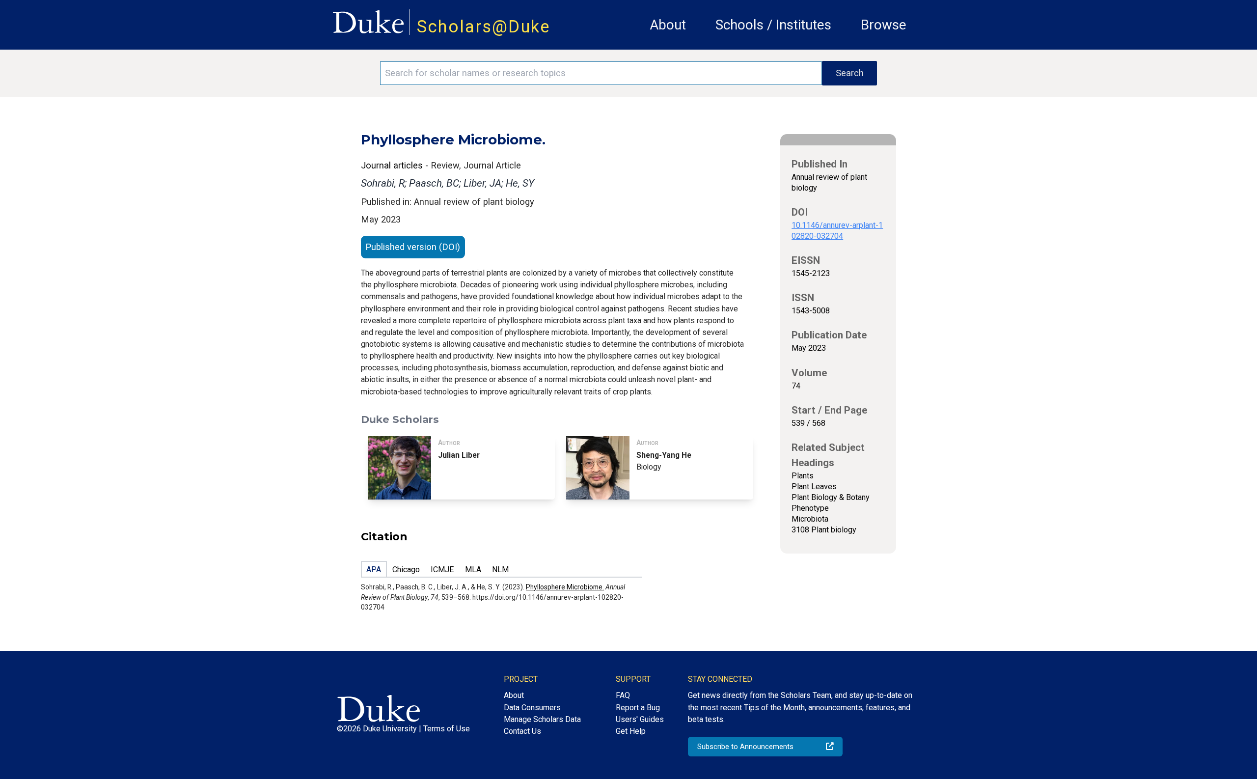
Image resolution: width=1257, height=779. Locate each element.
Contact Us (522, 731)
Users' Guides (640, 719)
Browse (883, 25)
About (668, 25)
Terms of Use (446, 728)
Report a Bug (638, 707)
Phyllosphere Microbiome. (565, 587)
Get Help (631, 731)
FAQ (623, 695)
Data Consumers (532, 707)
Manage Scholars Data (542, 719)
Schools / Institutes (773, 25)
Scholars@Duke (483, 26)
